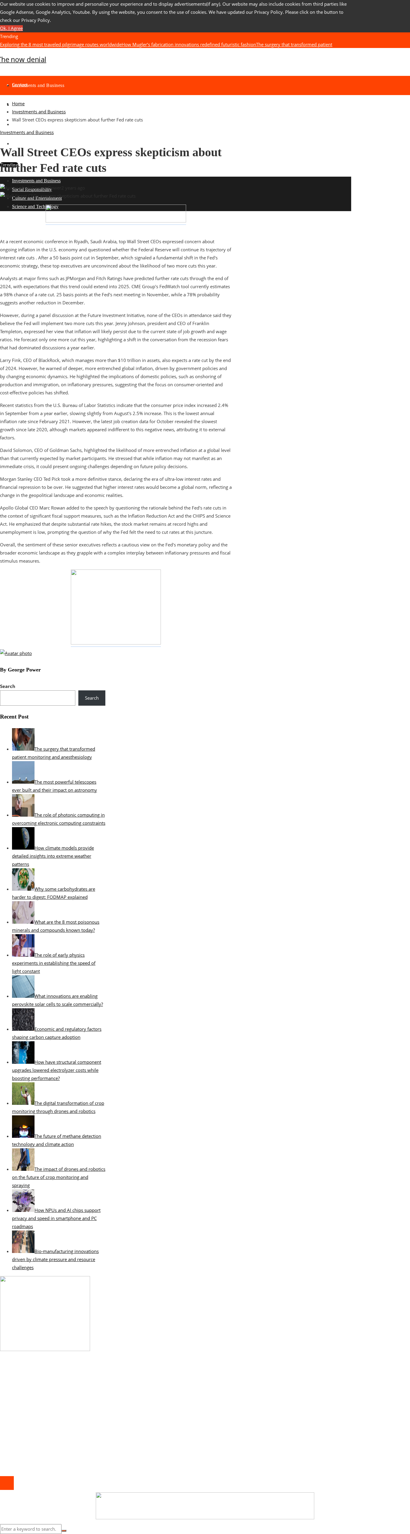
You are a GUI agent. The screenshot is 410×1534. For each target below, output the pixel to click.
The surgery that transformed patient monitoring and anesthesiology (83, 1413)
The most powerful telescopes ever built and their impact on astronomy (276, 52)
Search (7, 686)
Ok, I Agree (11, 28)
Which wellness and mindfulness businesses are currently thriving (80, 1388)
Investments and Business (27, 132)
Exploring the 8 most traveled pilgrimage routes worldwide (61, 44)
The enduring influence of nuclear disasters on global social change (133, 52)
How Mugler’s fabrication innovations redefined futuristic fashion (189, 44)
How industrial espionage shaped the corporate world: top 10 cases (81, 1380)
